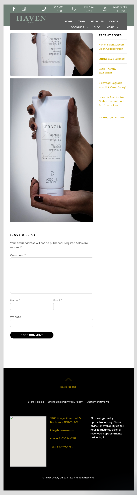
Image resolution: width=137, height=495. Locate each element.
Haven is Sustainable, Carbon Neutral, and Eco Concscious (111, 101)
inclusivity (103, 117)
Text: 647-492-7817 (62, 446)
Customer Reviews (98, 402)
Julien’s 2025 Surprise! (112, 59)
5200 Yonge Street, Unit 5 (65, 418)
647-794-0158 (58, 9)
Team (81, 21)
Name (15, 300)
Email (57, 300)
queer (121, 117)
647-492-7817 (89, 9)
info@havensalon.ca (62, 430)
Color (113, 21)
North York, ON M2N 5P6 (64, 422)
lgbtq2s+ (113, 117)
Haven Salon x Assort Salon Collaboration (111, 46)
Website (15, 317)
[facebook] (103, 129)
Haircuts (97, 21)
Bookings (77, 27)
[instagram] (112, 129)
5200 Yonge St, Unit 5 (120, 9)
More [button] (110, 27)
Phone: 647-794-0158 (63, 438)
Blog (97, 27)
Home (68, 21)
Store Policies (36, 402)
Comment (18, 255)
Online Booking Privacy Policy (65, 402)
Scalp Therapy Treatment (107, 71)
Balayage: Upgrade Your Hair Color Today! (112, 85)
